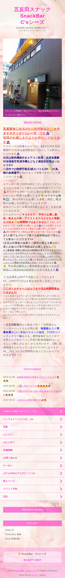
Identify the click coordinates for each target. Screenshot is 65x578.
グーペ (35, 575)
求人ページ (9, 481)
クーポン (8, 465)
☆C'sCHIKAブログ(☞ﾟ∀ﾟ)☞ (19, 473)
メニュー (8, 434)
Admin (43, 575)
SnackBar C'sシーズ (25, 571)
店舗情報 (8, 450)
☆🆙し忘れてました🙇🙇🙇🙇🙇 (34, 386)
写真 (5, 427)
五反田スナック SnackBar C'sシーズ (35, 15)
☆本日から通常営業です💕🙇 (32, 400)
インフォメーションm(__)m (18, 419)
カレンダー (9, 442)
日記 (5, 496)
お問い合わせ (10, 457)
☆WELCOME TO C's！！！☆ (19, 411)
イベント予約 (10, 488)
